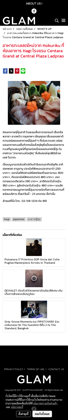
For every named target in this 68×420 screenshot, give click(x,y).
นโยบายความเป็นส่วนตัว (45, 403)
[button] (55, 21)
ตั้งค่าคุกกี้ (23, 413)
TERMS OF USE (35, 369)
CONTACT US (56, 369)
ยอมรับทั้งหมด (42, 413)
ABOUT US (33, 3)
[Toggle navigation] (63, 21)
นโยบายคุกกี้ (17, 407)
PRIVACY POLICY (13, 369)
